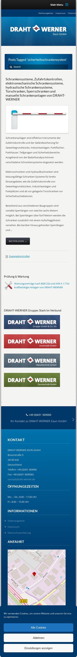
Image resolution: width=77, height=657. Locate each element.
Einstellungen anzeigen (38, 648)
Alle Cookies (38, 627)
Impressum (61, 13)
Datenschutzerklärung (19, 532)
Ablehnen (38, 637)
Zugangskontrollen (19, 256)
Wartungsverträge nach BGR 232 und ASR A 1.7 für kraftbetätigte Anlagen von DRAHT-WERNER (42, 285)
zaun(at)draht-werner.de (21, 479)
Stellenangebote (45, 13)
